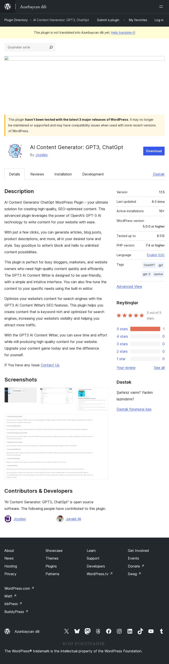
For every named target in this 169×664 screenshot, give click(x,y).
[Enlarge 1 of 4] (31, 393)
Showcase (54, 550)
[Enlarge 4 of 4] (102, 420)
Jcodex (41, 155)
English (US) (156, 255)
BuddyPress (16, 611)
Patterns (52, 574)
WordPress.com (19, 588)
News (9, 558)
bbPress (13, 604)
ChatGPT (149, 265)
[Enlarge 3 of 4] (102, 393)
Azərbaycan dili (27, 631)
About (9, 550)
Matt (10, 596)
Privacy (10, 574)
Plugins (51, 566)
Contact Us (50, 365)
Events (133, 558)
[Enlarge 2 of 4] (66, 393)
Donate (136, 566)
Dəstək (159, 174)
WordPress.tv (100, 574)
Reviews (37, 174)
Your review (126, 367)
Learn (91, 550)
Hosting (10, 566)
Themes (52, 558)
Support (93, 558)
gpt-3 (146, 274)
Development (93, 174)
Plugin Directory (16, 20)
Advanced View (129, 286)
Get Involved (138, 550)
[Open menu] (162, 6)
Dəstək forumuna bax (134, 409)
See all (159, 367)
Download (154, 151)
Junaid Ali (73, 519)
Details (14, 174)
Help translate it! (123, 32)
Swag (134, 574)
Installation (63, 174)
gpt (160, 265)
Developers (96, 566)
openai (158, 274)
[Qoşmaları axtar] (51, 47)
